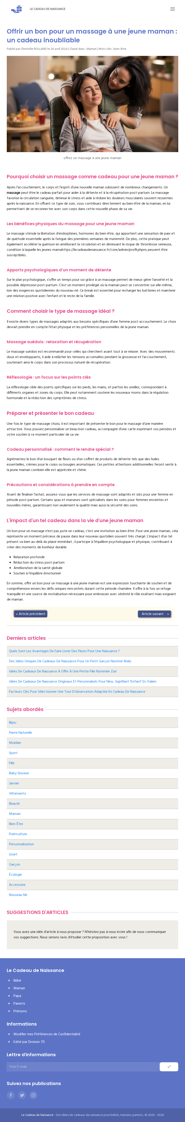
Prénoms (20, 1011)
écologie (15, 875)
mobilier (15, 743)
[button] (172, 9)
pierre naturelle (20, 733)
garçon (14, 865)
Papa (17, 996)
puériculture (18, 834)
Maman (91, 49)
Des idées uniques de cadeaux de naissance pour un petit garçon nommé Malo (70, 661)
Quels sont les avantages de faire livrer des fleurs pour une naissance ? (64, 651)
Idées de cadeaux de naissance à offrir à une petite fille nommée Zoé (63, 671)
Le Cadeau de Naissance (47, 9)
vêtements (17, 794)
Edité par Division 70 (29, 1042)
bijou (12, 723)
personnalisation (21, 844)
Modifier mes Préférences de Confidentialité (47, 1034)
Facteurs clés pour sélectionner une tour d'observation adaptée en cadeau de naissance (77, 692)
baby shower (19, 773)
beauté (14, 804)
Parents (19, 1004)
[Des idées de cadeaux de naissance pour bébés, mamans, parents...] (17, 9)
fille (11, 763)
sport (13, 753)
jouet (13, 854)
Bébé (17, 981)
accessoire (17, 885)
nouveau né (18, 895)
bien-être (119, 49)
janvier (14, 783)
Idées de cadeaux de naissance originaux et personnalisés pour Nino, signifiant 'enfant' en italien (82, 682)
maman (15, 814)
